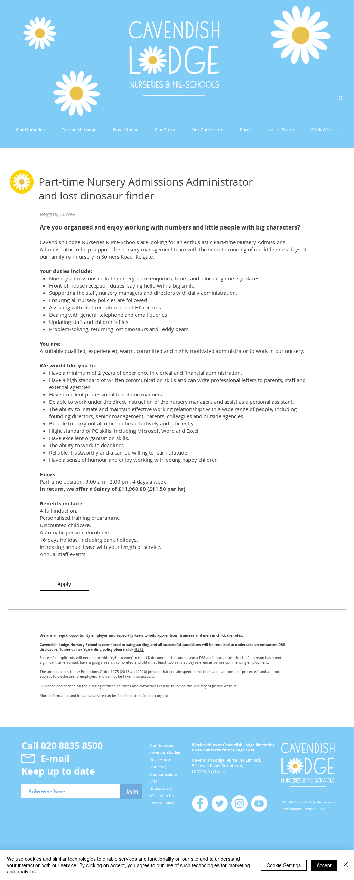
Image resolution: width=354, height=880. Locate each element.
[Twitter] (220, 803)
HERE (139, 649)
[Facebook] (200, 803)
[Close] (346, 864)
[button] (340, 95)
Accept (324, 865)
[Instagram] (239, 803)
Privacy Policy (161, 802)
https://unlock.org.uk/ (150, 696)
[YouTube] (259, 803)
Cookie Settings (284, 865)
